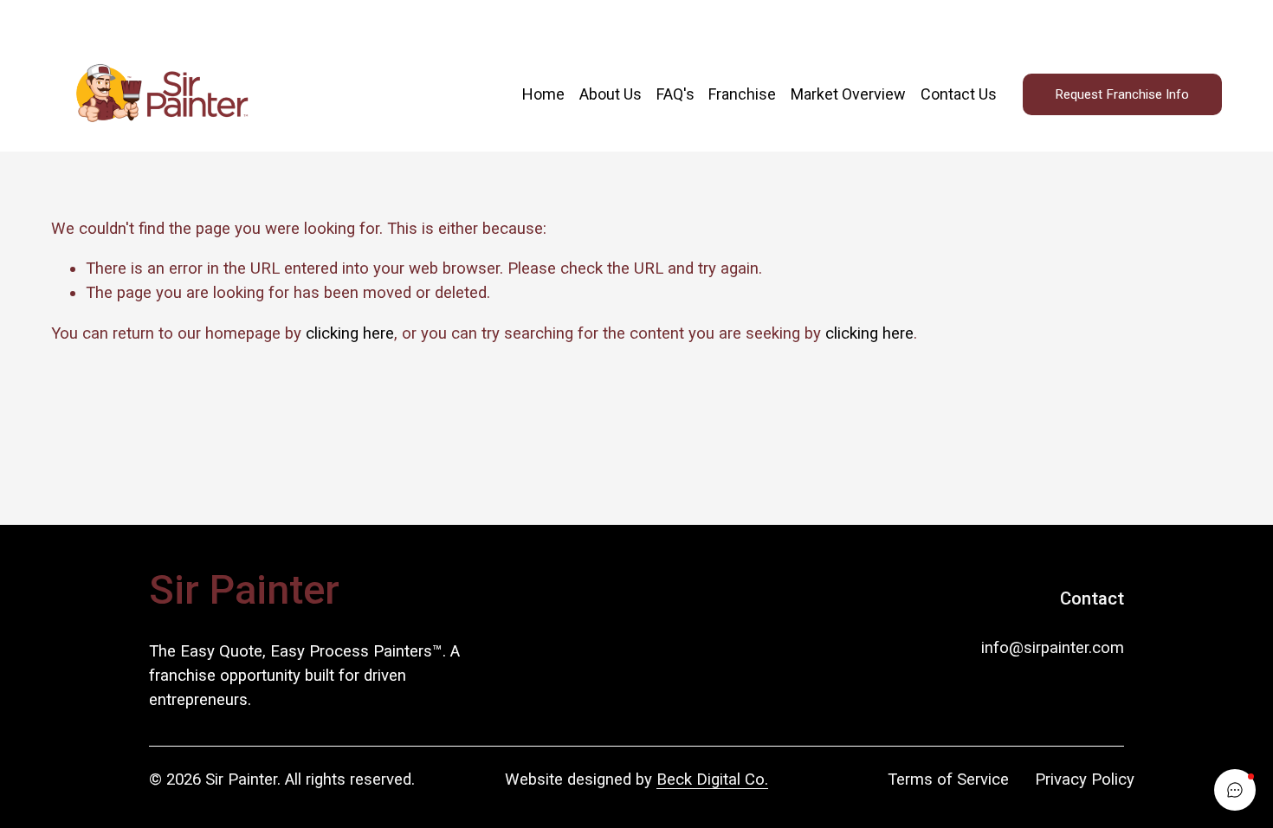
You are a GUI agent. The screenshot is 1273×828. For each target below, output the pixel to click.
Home (543, 94)
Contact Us (959, 94)
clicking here (350, 333)
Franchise (742, 94)
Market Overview (848, 94)
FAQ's (675, 94)
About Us (610, 94)
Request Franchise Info (1122, 94)
